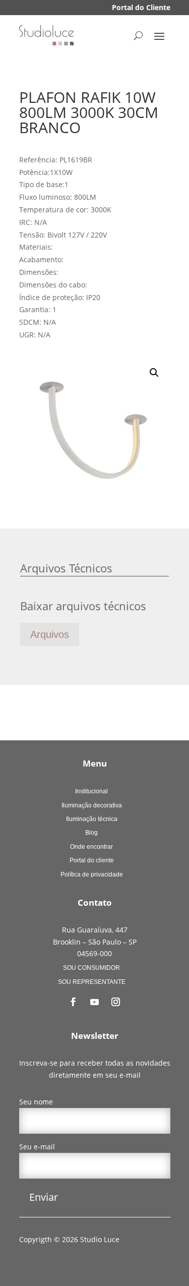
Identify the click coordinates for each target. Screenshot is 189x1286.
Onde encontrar (91, 846)
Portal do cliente (92, 860)
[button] (154, 373)
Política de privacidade (91, 874)
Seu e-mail (37, 1146)
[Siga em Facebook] (73, 1002)
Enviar (43, 1197)
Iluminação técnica (91, 819)
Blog (91, 832)
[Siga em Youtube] (94, 1002)
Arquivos (49, 634)
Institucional (91, 791)
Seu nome (36, 1101)
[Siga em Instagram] (115, 1002)
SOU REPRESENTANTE (91, 981)
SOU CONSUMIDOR (91, 967)
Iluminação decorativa (91, 805)
